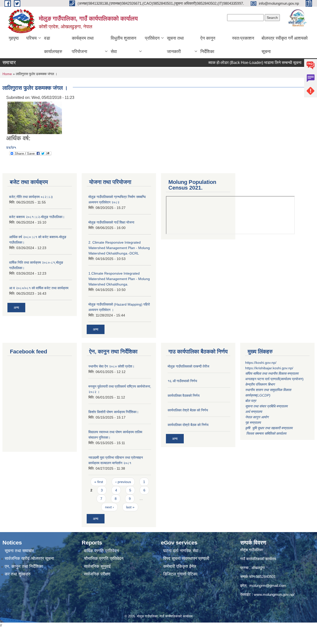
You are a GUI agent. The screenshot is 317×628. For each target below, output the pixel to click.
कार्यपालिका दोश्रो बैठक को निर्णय (188, 425)
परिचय (31, 38)
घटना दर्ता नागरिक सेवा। (182, 550)
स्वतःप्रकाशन (243, 38)
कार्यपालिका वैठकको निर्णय (184, 396)
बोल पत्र (251, 401)
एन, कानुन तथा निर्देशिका (24, 566)
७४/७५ (11, 147)
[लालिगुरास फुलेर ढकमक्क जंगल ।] (34, 117)
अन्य (16, 308)
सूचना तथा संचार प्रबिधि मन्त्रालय (266, 406)
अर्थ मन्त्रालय (253, 412)
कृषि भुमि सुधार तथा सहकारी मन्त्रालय (269, 428)
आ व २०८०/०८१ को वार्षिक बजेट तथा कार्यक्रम (38, 288)
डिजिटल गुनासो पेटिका (180, 574)
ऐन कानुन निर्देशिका (207, 45)
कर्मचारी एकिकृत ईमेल (179, 566)
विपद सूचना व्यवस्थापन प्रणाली (186, 558)
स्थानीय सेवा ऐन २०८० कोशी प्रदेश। (111, 366)
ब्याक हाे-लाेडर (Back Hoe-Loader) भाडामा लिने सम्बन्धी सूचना (246, 62)
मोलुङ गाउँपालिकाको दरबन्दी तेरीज (188, 366)
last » (130, 507)
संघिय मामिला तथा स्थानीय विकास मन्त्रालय (272, 373)
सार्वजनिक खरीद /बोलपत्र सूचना (29, 558)
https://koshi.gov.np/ (260, 363)
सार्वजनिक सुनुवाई (97, 566)
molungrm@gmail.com (267, 585)
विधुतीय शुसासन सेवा (123, 45)
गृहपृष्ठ (14, 38)
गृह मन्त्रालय (253, 423)
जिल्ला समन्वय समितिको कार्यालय (265, 433)
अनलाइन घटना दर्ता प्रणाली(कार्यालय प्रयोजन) (274, 379)
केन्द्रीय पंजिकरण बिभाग (260, 384)
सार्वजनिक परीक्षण (97, 574)
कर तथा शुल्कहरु (18, 574)
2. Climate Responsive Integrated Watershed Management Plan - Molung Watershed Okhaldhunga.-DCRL (119, 247)
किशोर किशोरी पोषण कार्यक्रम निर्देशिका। (113, 412)
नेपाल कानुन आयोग (256, 417)
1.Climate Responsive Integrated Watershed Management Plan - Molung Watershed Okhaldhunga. (119, 278)
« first (98, 482)
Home (7, 74)
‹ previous (123, 482)
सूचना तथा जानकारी (175, 45)
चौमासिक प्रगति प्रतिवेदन (104, 558)
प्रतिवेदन (152, 38)
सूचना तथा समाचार (19, 550)
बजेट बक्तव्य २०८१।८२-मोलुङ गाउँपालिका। (37, 217)
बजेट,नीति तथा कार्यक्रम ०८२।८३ (31, 197)
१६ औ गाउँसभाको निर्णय (182, 381)
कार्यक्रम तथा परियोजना (83, 45)
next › (109, 507)
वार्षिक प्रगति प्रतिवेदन (101, 550)
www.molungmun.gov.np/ (274, 594)
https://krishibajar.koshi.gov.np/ (269, 368)
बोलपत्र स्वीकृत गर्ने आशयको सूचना (285, 45)
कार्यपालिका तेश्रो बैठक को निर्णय (188, 410)
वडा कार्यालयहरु (53, 45)
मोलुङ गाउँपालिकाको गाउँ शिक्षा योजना (111, 222)
